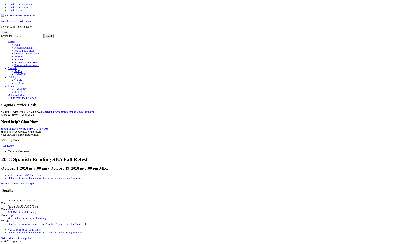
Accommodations (23, 47)
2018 (10, 218)
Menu (5, 32)
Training (12, 77)
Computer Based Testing (27, 53)
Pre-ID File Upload (24, 50)
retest (21, 218)
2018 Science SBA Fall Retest (24, 175)
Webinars (19, 83)
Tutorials (18, 80)
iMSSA (18, 56)
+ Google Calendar (11, 183)
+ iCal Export (28, 183)
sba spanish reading (36, 218)
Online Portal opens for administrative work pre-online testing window (45, 178)
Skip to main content (18, 7)
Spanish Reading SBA (26, 62)
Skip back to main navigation (16, 238)
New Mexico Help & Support (16, 21)
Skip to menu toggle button (22, 97)
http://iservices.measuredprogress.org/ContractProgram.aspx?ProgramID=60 (47, 224)
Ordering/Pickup (16, 95)
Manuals (12, 68)
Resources (13, 41)
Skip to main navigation (20, 4)
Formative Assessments (26, 65)
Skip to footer (15, 10)
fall (16, 218)
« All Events (7, 145)
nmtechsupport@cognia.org (68, 111)
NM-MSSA (20, 59)
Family (18, 44)
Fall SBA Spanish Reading (22, 212)
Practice (12, 86)
